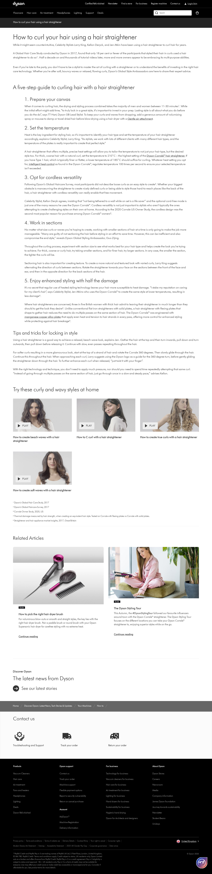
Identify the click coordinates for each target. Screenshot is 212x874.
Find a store (126, 3)
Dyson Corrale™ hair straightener (165, 155)
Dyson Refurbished (22, 812)
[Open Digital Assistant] (201, 862)
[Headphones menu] (71, 12)
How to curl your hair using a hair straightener (37, 22)
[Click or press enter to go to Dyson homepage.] (18, 4)
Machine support (67, 784)
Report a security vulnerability (73, 796)
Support (90, 12)
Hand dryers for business (117, 801)
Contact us (175, 3)
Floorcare (18, 12)
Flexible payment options (71, 790)
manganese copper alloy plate (42, 317)
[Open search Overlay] (173, 13)
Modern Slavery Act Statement (24, 846)
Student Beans (158, 818)
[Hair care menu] (38, 12)
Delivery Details (68, 841)
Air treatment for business (117, 790)
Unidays (156, 824)
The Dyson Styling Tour (127, 608)
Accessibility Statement (55, 846)
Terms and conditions (34, 841)
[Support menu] (95, 12)
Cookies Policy (82, 841)
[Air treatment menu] (54, 12)
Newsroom (157, 784)
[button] (187, 841)
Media (155, 790)
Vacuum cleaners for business (119, 779)
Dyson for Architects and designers (122, 818)
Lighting (78, 12)
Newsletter (113, 3)
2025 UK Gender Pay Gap (77, 846)
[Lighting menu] (83, 12)
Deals (100, 12)
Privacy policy (18, 841)
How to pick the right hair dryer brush (41, 614)
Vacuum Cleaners (21, 773)
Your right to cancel (98, 841)
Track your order (67, 779)
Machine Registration (69, 822)
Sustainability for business (118, 807)
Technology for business (117, 773)
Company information (162, 796)
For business (141, 3)
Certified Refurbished (94, 3)
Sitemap (41, 846)
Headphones (63, 12)
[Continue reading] (58, 575)
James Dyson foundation (163, 801)
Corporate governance (98, 846)
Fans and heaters (21, 790)
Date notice (113, 846)
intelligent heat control (41, 164)
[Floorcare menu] (24, 12)
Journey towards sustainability (166, 807)
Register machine (159, 3)
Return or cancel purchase (71, 801)
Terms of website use (52, 841)
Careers (156, 779)
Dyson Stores (158, 773)
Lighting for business (115, 796)
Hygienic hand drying (116, 812)
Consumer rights (114, 841)
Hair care (31, 12)
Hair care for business (116, 784)
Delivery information (69, 828)
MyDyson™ (65, 816)
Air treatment (46, 12)
